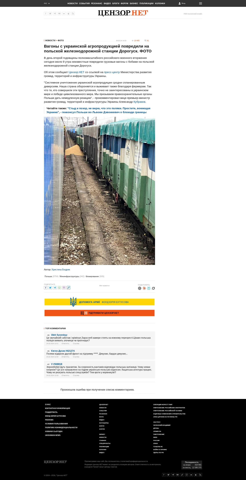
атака (155, 443)
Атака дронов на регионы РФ (165, 417)
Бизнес (134, 3)
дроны (156, 428)
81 (148, 40)
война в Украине (160, 449)
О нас (48, 405)
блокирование (95, 276)
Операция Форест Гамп (162, 404)
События (84, 3)
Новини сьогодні (53, 431)
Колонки (160, 3)
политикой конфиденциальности (134, 461)
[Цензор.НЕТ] (123, 13)
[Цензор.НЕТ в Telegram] (55, 13)
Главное (102, 440)
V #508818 (56, 364)
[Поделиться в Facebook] (45, 287)
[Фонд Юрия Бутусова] (99, 302)
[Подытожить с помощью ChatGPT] (139, 288)
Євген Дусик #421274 (63, 351)
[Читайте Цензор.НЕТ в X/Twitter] (168, 474)
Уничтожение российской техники (167, 410)
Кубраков (139, 101)
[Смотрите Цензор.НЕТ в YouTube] (177, 474)
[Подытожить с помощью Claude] (144, 288)
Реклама (49, 420)
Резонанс (96, 3)
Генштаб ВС (158, 446)
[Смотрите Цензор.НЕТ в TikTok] (182, 474)
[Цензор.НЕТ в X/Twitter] (50, 13)
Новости (72, 3)
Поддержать (51, 412)
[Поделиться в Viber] (64, 287)
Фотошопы (104, 423)
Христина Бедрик (61, 269)
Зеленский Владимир (162, 425)
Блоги (115, 3)
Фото (61, 40)
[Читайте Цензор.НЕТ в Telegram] (173, 474)
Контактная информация (57, 408)
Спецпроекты (104, 443)
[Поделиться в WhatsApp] (59, 287)
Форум (124, 3)
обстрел (156, 422)
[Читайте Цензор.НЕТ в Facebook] (164, 474)
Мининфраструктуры (72, 276)
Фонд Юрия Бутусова (55, 416)
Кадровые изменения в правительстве (169, 414)
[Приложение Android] (64, 13)
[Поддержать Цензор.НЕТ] (99, 313)
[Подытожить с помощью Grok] (153, 288)
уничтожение (158, 434)
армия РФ (157, 431)
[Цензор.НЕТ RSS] (73, 13)
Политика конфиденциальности (61, 428)
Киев (155, 437)
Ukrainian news (53, 435)
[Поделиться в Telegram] (55, 287)
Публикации (146, 3)
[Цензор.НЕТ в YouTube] (59, 13)
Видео (107, 3)
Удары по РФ (158, 452)
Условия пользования (56, 424)
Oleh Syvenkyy (59, 335)
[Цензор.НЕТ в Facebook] (45, 13)
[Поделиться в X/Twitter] (50, 287)
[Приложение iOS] (68, 13)
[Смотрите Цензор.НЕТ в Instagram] (186, 474)
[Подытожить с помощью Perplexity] (148, 288)
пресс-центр (112, 72)
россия (156, 440)
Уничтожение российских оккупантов (169, 407)
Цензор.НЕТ (76, 72)
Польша (52, 276)
